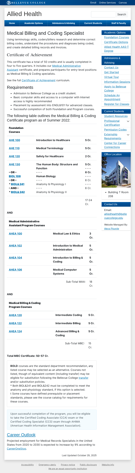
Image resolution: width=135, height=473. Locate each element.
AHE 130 (14, 164)
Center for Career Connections (115, 145)
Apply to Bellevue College (115, 88)
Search (121, 14)
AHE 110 (14, 148)
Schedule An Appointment (112, 97)
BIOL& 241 (17, 184)
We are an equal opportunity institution (67, 468)
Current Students (93, 23)
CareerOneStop (16, 448)
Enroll (93, 2)
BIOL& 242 (18, 192)
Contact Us (111, 67)
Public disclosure (88, 464)
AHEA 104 (15, 257)
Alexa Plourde (111, 228)
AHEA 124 (15, 331)
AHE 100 (14, 140)
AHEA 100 (15, 233)
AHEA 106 (15, 269)
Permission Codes (115, 129)
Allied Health (24, 13)
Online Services (107, 2)
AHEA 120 (15, 315)
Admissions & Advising (63, 23)
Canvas (123, 2)
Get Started (111, 72)
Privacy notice (68, 464)
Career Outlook (21, 434)
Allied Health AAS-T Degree (116, 48)
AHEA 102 (15, 245)
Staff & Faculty (118, 23)
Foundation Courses (116, 37)
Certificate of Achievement (38, 80)
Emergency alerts (47, 464)
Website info (108, 464)
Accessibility (27, 464)
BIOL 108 (15, 176)
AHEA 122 (15, 323)
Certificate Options (116, 42)
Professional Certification (112, 122)
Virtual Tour (111, 77)
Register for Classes (116, 104)
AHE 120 (14, 156)
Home (12, 23)
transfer (83, 377)
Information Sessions (117, 81)
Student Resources (116, 116)
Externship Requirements (112, 136)
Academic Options (33, 23)
